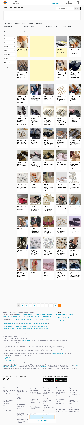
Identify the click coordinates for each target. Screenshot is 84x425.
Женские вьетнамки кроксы (9, 325)
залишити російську (42, 420)
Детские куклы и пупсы (60, 396)
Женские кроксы (8, 26)
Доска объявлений (8, 23)
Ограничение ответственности (73, 401)
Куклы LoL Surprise (22, 406)
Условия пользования (72, 404)
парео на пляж (44, 366)
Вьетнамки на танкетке (16, 316)
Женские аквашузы (7, 326)
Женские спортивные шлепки (51, 31)
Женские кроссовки (22, 388)
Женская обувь (7, 398)
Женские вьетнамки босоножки (26, 330)
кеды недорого (26, 340)
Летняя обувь (30, 23)
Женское (17, 23)
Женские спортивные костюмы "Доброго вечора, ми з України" (22, 396)
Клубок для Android (74, 411)
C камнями (7, 358)
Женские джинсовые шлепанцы (31, 316)
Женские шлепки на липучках (10, 330)
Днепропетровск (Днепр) (26, 319)
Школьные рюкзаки (61, 409)
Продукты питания (61, 390)
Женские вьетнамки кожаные (43, 330)
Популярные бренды (74, 394)
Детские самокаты (21, 404)
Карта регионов (73, 390)
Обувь (23, 23)
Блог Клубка (72, 392)
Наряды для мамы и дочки (22, 401)
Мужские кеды (46, 390)
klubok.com (5, 2)
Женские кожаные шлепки (50, 26)
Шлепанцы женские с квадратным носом (38, 326)
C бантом (7, 357)
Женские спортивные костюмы (9, 390)
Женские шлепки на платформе (10, 323)
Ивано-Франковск (15, 321)
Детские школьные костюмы (35, 403)
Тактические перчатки (46, 404)
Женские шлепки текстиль (11, 31)
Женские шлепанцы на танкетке (24, 314)
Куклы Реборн (59, 388)
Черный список (7, 68)
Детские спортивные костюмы (61, 412)
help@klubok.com (73, 407)
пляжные (49, 314)
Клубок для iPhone (74, 409)
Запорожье (6, 321)
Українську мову (48, 417)
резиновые (6, 316)
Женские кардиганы (8, 395)
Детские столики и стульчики (21, 422)
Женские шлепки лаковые (21, 326)
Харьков (47, 319)
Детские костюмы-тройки (34, 400)
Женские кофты (7, 410)
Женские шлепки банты (40, 325)
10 (55, 305)
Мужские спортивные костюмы (48, 393)
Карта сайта (72, 388)
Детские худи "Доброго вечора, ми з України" (22, 414)
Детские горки (33, 388)
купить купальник (18, 365)
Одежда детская (34, 397)
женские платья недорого (58, 353)
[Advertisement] (42, 15)
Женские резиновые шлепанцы (24, 328)
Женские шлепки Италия (9, 328)
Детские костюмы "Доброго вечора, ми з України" (35, 393)
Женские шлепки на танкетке (31, 29)
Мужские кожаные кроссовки (47, 401)
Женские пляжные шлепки (50, 29)
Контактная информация (72, 397)
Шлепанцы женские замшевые (40, 323)
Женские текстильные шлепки (25, 325)
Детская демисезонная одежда (20, 410)
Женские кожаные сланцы (47, 316)
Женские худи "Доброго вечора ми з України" (22, 391)
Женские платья (7, 393)
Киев (17, 319)
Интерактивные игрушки (60, 404)
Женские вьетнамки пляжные (41, 328)
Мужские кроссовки (48, 388)
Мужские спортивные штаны (48, 408)
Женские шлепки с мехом (30, 31)
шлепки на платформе (40, 314)
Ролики (58, 401)
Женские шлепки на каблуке (11, 29)
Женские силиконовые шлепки (70, 29)
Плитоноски (6, 403)
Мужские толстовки (48, 410)
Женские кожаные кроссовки (8, 401)
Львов (36, 319)
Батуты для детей (60, 399)
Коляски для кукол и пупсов (61, 393)
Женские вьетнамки (29, 26)
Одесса (41, 319)
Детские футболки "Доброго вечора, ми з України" (35, 407)
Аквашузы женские (9, 360)
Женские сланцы (66, 26)
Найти (77, 8)
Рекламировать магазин (29, 34)
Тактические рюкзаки (9, 412)
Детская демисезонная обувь (22, 418)
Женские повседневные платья (7, 407)
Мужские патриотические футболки (47, 397)
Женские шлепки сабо (26, 323)
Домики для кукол (34, 390)
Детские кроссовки (61, 407)
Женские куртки (7, 388)
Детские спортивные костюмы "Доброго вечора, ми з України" (35, 412)
